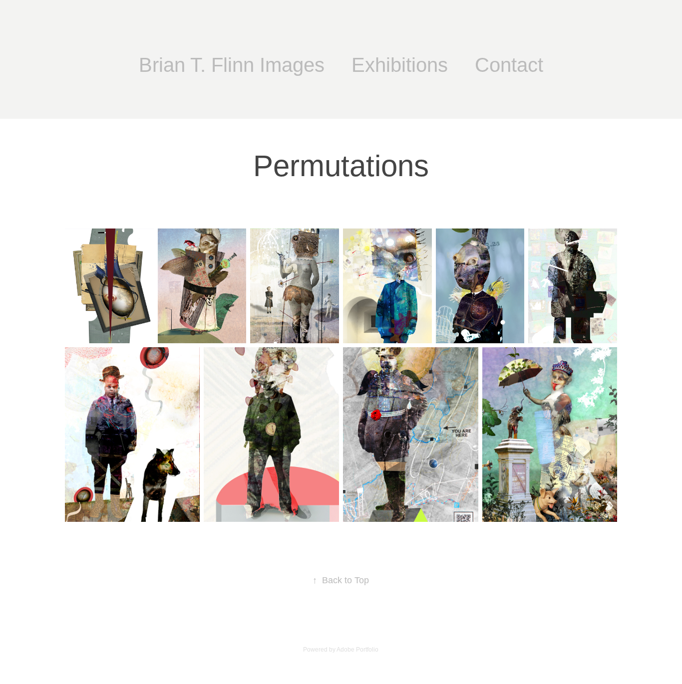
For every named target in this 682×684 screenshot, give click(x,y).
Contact (509, 65)
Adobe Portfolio (357, 649)
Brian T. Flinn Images (232, 65)
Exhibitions (399, 65)
